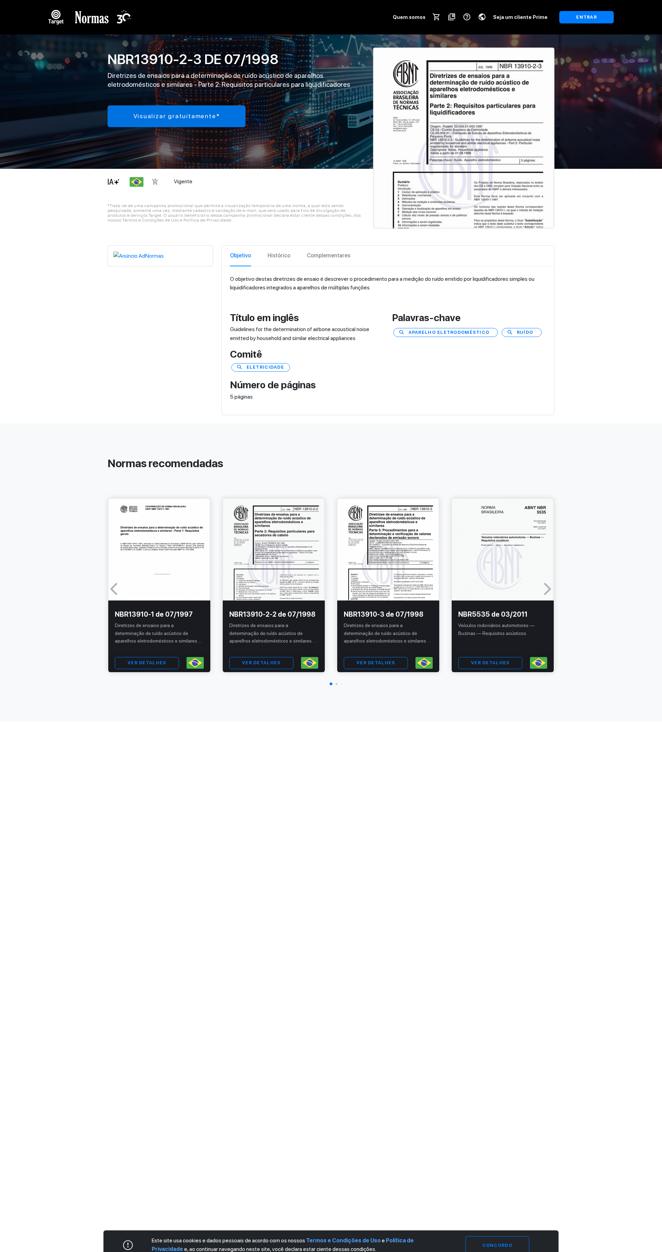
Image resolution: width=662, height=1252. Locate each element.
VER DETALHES (147, 662)
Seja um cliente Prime (520, 17)
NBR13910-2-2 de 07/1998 (272, 614)
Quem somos (409, 17)
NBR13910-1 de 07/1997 (154, 614)
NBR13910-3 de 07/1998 (383, 614)
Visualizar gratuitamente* (176, 116)
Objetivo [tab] (240, 255)
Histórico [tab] (279, 255)
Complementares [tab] (328, 255)
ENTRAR (586, 17)
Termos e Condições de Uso (343, 1240)
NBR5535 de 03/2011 (493, 614)
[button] (331, 684)
